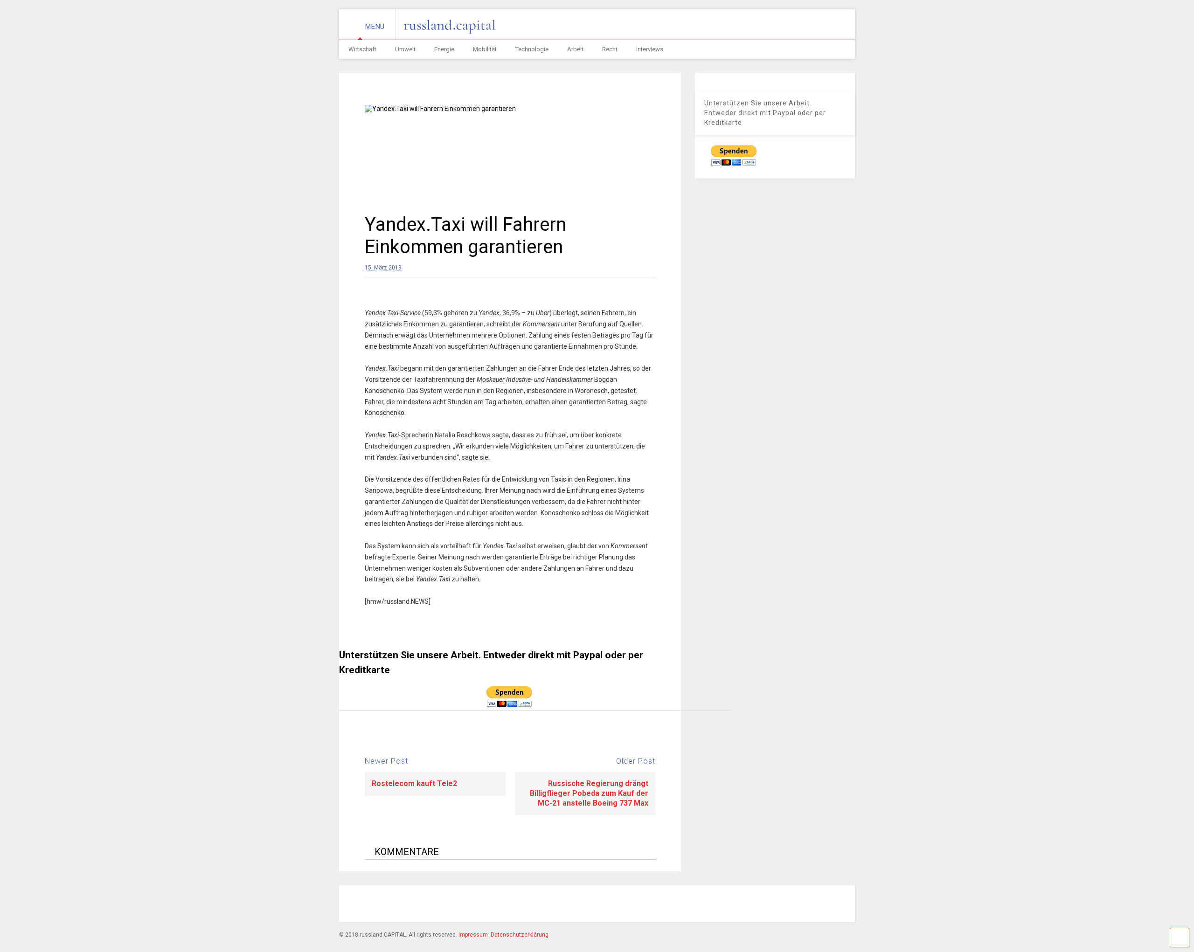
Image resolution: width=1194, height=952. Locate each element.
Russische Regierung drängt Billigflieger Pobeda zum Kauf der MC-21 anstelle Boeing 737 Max (589, 793)
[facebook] (698, 905)
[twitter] (762, 905)
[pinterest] (741, 905)
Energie (444, 49)
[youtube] (784, 905)
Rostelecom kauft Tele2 (414, 783)
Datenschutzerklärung (519, 934)
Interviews (649, 49)
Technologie (531, 49)
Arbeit (575, 49)
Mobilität (485, 49)
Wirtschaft (362, 49)
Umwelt (405, 49)
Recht (610, 49)
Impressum (473, 934)
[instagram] (719, 905)
